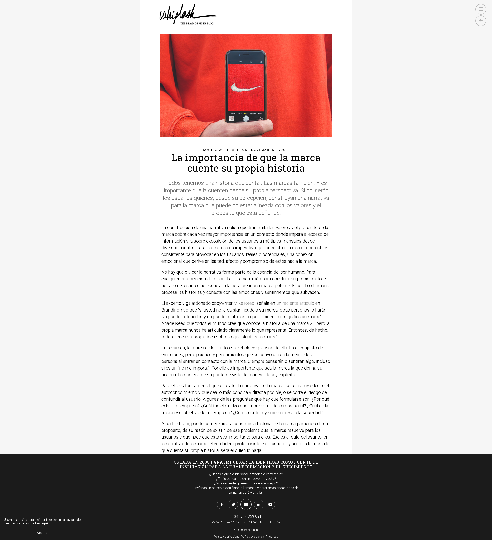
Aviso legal (272, 536)
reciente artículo (298, 303)
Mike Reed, (244, 303)
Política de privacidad (226, 536)
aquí (44, 523)
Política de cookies (252, 536)
